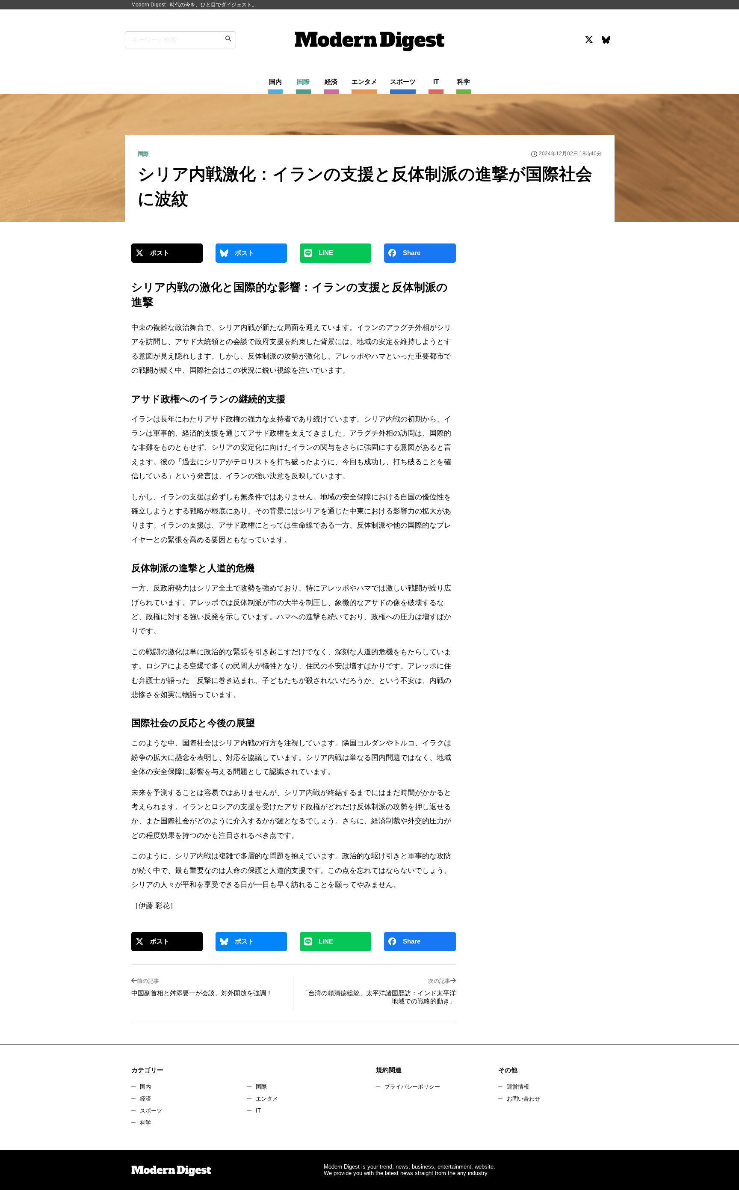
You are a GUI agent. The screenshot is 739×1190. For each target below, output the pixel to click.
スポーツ (151, 1110)
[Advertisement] (537, 318)
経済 (145, 1098)
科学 (145, 1122)
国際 (261, 1086)
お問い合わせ (523, 1098)
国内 (145, 1086)
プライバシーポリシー (412, 1086)
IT (258, 1110)
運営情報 (518, 1086)
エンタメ (267, 1098)
